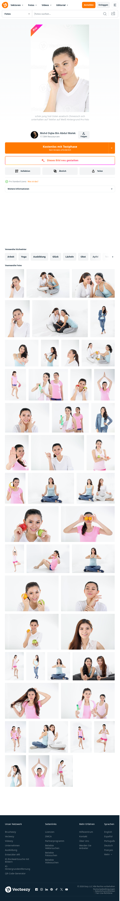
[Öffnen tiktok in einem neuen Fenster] (56, 891)
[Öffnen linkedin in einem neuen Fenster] (46, 891)
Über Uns (84, 840)
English (106, 831)
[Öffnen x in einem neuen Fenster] (61, 891)
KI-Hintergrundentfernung (17, 867)
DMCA (48, 836)
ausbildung (39, 256)
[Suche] (105, 14)
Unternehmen (12, 845)
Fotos (31, 5)
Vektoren (16, 5)
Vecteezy (9, 836)
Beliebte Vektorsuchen (52, 847)
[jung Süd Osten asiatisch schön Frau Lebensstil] (96, 488)
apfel (95, 256)
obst (83, 256)
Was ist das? (33, 181)
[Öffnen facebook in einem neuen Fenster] (36, 891)
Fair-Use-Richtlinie (101, 896)
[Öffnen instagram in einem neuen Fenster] (41, 891)
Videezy (9, 840)
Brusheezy (10, 831)
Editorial (60, 5)
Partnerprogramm (54, 840)
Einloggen (103, 5)
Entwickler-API (12, 854)
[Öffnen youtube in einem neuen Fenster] (66, 891)
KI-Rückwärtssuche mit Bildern (17, 860)
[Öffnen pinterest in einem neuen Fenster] (51, 891)
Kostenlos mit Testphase (60, 148)
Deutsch (106, 845)
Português (107, 840)
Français (106, 849)
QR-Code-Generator (15, 873)
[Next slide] (108, 256)
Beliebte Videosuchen (52, 861)
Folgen (84, 136)
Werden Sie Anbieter (85, 847)
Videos (45, 5)
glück (55, 256)
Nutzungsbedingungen (102, 892)
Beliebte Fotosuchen (51, 854)
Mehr (105, 854)
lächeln (69, 256)
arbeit (11, 256)
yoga (23, 256)
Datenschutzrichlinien (102, 894)
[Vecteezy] (5, 5)
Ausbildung (11, 849)
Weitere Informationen (18, 189)
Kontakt (83, 836)
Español (106, 836)
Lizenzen (49, 831)
